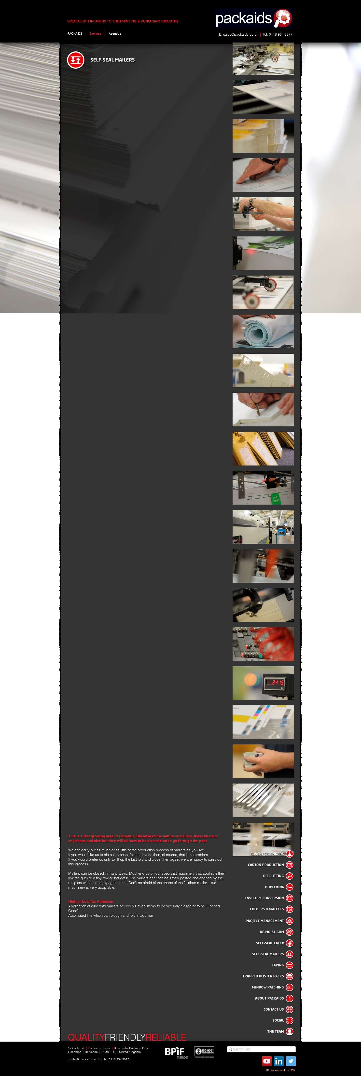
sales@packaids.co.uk (240, 34)
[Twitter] (291, 1061)
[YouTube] (267, 1061)
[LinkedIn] (279, 1061)
